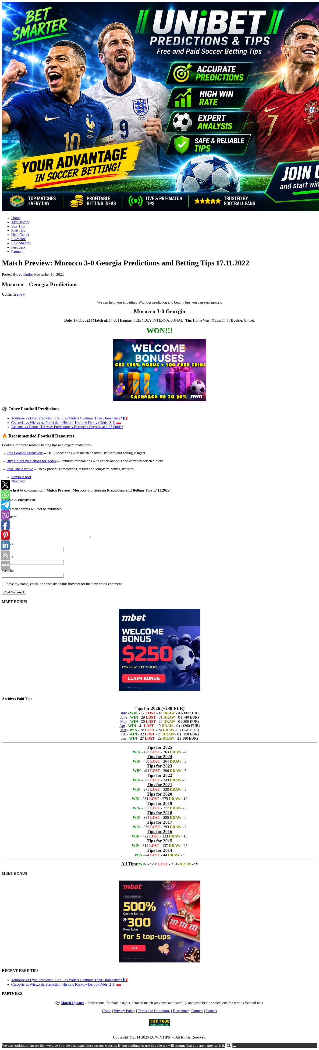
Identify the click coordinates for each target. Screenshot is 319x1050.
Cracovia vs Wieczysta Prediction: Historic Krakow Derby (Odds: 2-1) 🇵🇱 (66, 423)
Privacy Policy (124, 1011)
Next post (18, 481)
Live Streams (21, 243)
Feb (123, 734)
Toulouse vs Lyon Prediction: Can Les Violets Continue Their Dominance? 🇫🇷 (69, 418)
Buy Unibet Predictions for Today (32, 461)
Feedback (18, 247)
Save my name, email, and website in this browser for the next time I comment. (65, 584)
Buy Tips (18, 226)
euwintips (26, 274)
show (21, 294)
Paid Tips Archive (20, 469)
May (123, 721)
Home (15, 218)
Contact (211, 1011)
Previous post (21, 477)
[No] (234, 1046)
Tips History (20, 222)
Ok (229, 1045)
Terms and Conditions (154, 1011)
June (123, 717)
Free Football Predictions (25, 453)
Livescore (18, 239)
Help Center (20, 235)
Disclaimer (181, 1011)
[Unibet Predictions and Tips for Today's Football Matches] (159, 107)
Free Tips (18, 230)
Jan (123, 738)
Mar (123, 730)
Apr (122, 726)
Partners (17, 251)
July (124, 713)
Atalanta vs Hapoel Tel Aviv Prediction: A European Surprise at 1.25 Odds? (67, 427)
